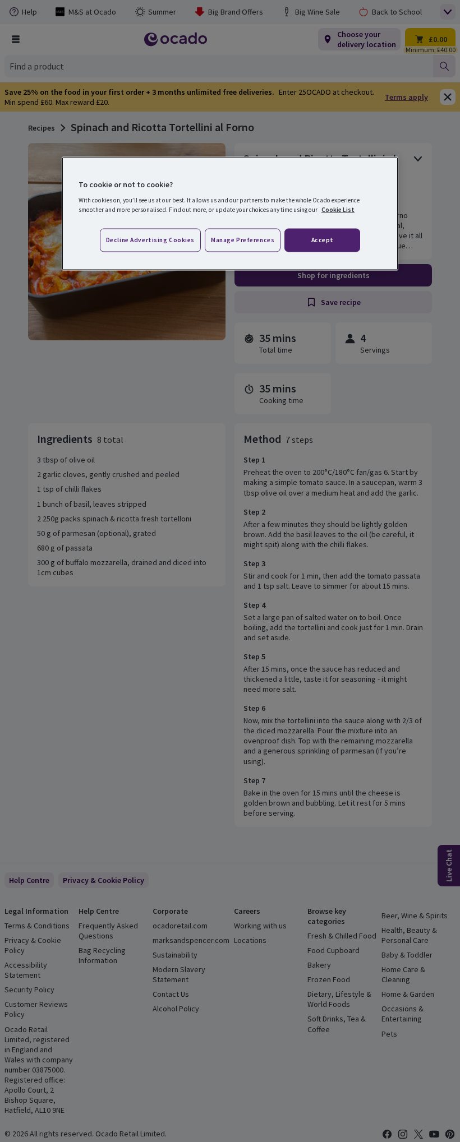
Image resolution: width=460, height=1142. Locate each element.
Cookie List (338, 210)
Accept (322, 240)
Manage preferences (242, 240)
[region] (230, 213)
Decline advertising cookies (150, 240)
